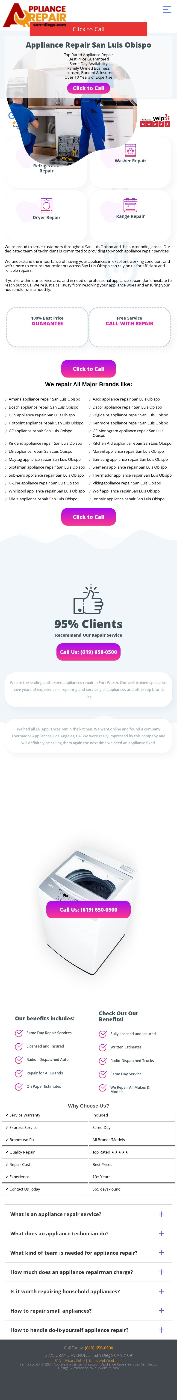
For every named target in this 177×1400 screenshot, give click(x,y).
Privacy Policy (75, 1360)
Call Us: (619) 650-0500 (88, 651)
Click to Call (89, 29)
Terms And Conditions (105, 1360)
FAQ (58, 1360)
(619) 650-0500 (99, 1348)
